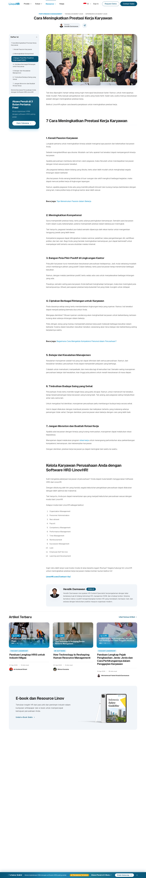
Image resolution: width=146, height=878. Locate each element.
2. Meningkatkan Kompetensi (23, 54)
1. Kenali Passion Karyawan (22, 49)
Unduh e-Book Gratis (24, 717)
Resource (50, 4)
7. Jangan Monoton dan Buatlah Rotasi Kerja (24, 85)
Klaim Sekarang (23, 123)
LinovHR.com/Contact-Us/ (58, 576)
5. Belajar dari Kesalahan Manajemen (21, 72)
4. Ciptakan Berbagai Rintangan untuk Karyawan (24, 65)
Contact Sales (128, 4)
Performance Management (50, 14)
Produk (27, 4)
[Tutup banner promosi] (137, 875)
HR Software (59, 651)
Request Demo (111, 4)
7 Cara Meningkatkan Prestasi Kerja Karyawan (23, 44)
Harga (61, 4)
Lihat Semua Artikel (127, 617)
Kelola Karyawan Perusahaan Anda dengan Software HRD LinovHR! (23, 91)
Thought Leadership (19, 651)
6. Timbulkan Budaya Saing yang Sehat (24, 78)
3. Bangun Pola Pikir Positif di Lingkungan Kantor (23, 59)
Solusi (37, 4)
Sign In (96, 4)
